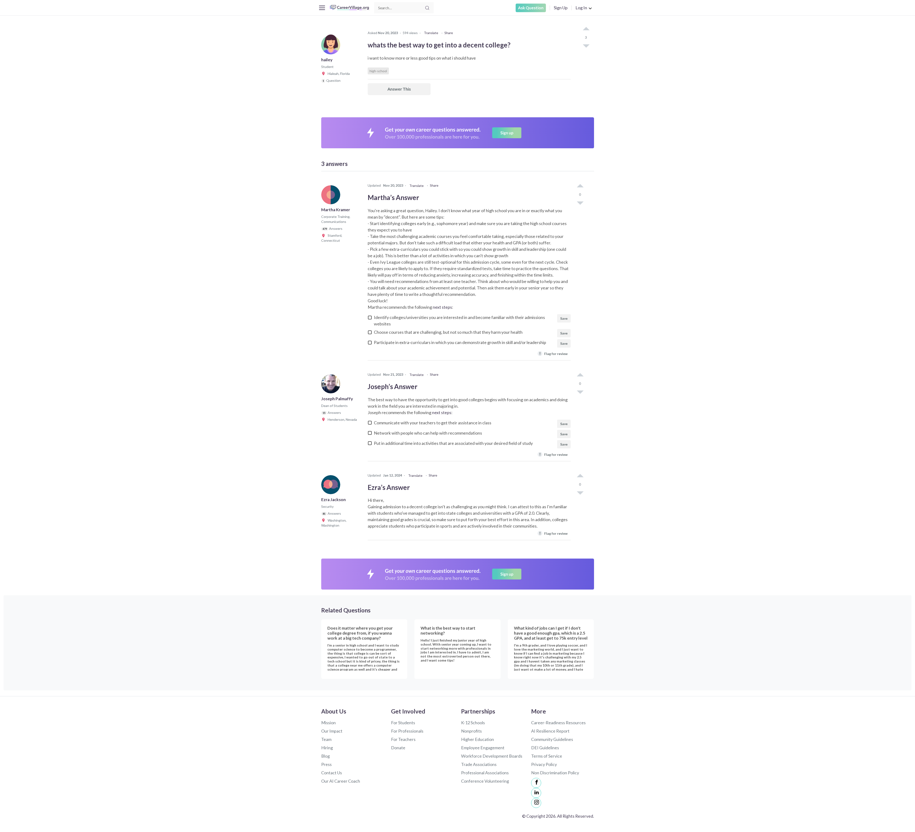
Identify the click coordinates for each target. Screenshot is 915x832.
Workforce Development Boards (491, 756)
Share (448, 33)
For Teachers (403, 739)
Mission (328, 722)
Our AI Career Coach (340, 781)
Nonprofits (471, 731)
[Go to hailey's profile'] (332, 46)
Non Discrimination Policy (555, 772)
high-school (378, 71)
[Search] (427, 7)
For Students (403, 722)
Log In (581, 7)
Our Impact (331, 731)
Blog (325, 756)
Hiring (327, 747)
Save (564, 318)
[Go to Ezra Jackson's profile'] (332, 486)
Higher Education (477, 739)
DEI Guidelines (545, 747)
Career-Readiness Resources (558, 722)
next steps (442, 307)
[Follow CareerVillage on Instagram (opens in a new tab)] (536, 803)
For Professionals (407, 731)
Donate (398, 747)
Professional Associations (485, 772)
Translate (431, 33)
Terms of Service (546, 756)
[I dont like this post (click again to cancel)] (586, 45)
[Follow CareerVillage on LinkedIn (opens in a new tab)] (536, 793)
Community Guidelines (552, 739)
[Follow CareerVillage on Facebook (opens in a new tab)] (536, 783)
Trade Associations (479, 764)
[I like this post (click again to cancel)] (586, 29)
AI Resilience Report (550, 731)
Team (326, 739)
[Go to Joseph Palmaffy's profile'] (332, 385)
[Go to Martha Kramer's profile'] (332, 196)
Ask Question (531, 7)
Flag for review (553, 353)
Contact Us (331, 772)
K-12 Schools (473, 722)
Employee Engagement (482, 747)
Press (326, 764)
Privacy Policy (544, 764)
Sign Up (561, 7)
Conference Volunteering (485, 781)
